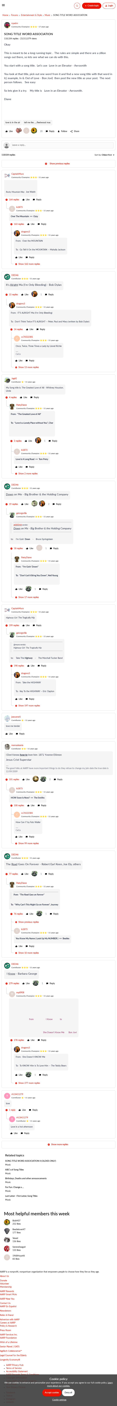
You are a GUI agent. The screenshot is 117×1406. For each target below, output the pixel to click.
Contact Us (5, 1303)
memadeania (17, 745)
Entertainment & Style (31, 15)
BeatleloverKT (18, 1229)
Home (5, 15)
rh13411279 (17, 1094)
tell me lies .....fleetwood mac (37, 123)
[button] (3, 6)
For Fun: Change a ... (14, 1187)
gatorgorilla (21, 513)
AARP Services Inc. (9, 1335)
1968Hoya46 (18, 1256)
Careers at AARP (7, 1323)
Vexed (15, 1238)
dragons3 (25, 232)
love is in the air (12, 123)
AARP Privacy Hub (14, 1365)
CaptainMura (17, 174)
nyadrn (14, 23)
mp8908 (20, 993)
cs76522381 (27, 337)
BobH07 (16, 1221)
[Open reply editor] (58, 145)
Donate (3, 1281)
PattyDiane (21, 405)
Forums (14, 15)
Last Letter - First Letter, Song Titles (21, 1196)
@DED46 (18, 525)
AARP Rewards (7, 1291)
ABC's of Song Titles (14, 1170)
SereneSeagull (18, 1247)
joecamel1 (16, 717)
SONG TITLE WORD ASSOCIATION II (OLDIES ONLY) (30, 1161)
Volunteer (4, 1284)
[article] (58, 187)
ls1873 (19, 207)
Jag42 (14, 379)
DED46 (14, 275)
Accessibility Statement (17, 1371)
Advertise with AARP (10, 1320)
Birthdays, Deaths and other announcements (26, 1179)
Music (47, 15)
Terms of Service (13, 1368)
